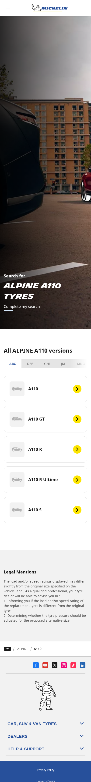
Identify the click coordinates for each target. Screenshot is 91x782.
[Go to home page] (49, 8)
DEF (30, 363)
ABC (12, 363)
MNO (81, 363)
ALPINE (22, 649)
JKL (63, 363)
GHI (47, 363)
